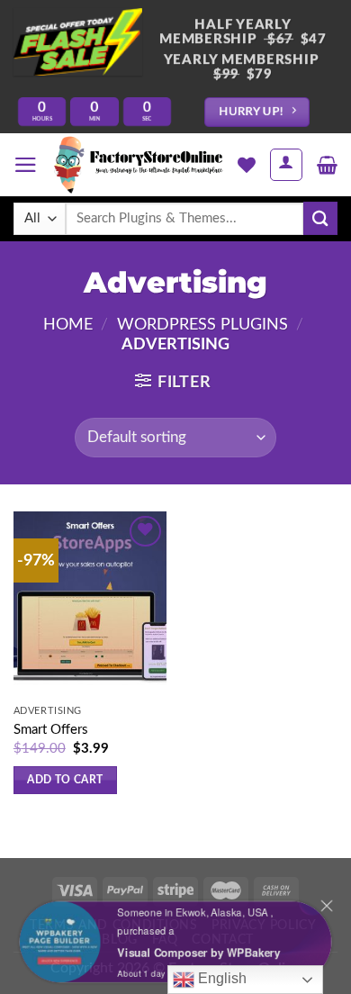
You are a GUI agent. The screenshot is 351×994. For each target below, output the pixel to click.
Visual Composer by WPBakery (201, 953)
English (220, 978)
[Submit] (320, 218)
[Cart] (327, 165)
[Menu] (26, 164)
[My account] (286, 165)
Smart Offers (51, 729)
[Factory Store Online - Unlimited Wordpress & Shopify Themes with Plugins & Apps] (137, 164)
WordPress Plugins (202, 324)
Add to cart (65, 779)
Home (68, 324)
